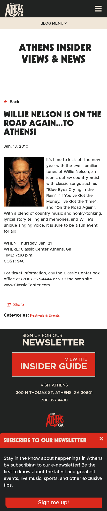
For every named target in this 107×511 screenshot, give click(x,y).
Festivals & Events (45, 315)
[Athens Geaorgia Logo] (14, 15)
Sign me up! (53, 503)
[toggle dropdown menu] (98, 8)
